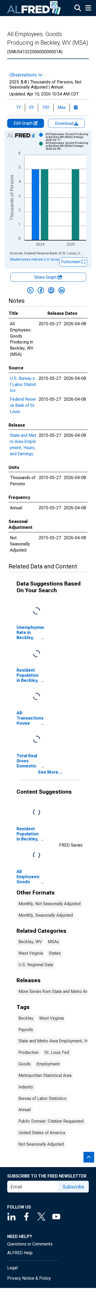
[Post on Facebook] (41, 290)
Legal (12, 1267)
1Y (18, 107)
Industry (25, 1087)
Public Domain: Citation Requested (50, 1121)
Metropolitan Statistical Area (44, 1075)
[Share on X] (30, 290)
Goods (24, 1064)
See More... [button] (50, 772)
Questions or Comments (30, 1244)
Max (62, 107)
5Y (31, 107)
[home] (34, 8)
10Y (45, 107)
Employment (48, 1064)
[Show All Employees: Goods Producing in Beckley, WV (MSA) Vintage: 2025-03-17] (68, 137)
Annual (24, 1109)
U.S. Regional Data (35, 964)
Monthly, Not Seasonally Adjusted (49, 903)
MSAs (53, 941)
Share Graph (46, 277)
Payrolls (25, 1029)
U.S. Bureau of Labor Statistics (23, 384)
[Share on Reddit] (51, 290)
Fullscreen (71, 261)
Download (65, 123)
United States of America (41, 1132)
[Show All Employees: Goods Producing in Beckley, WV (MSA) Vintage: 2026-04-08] (68, 146)
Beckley (25, 1018)
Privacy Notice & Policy (29, 1278)
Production (28, 1052)
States (55, 953)
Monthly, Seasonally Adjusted (45, 915)
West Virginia (30, 953)
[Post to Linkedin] (61, 290)
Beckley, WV (30, 941)
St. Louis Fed (57, 1052)
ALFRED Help (20, 1252)
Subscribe (73, 1187)
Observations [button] (23, 74)
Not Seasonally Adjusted (41, 1144)
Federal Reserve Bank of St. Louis (23, 405)
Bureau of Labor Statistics (42, 1098)
